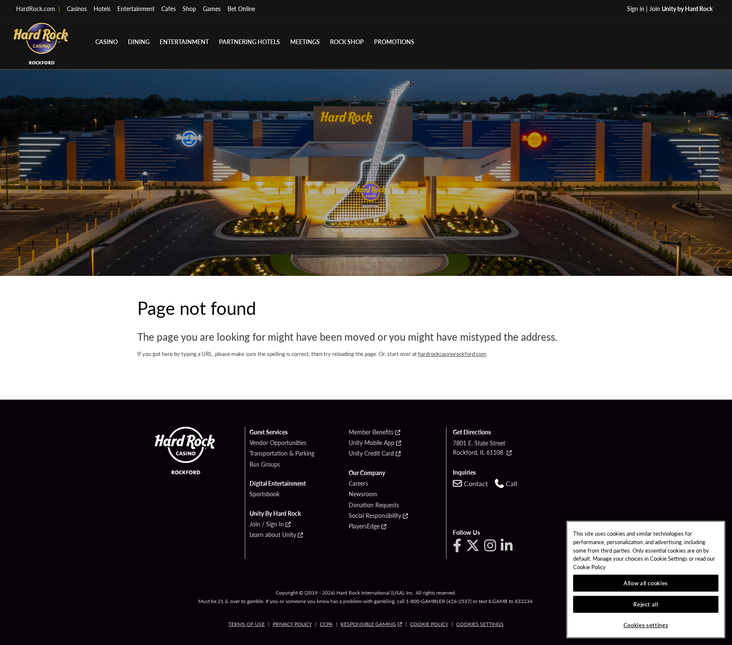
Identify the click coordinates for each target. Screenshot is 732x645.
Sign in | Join (670, 8)
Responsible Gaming (368, 624)
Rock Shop (347, 41)
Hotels (102, 8)
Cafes (168, 8)
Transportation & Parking (282, 453)
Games (212, 8)
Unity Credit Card (371, 453)
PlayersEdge (364, 526)
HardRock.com (38, 8)
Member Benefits (371, 432)
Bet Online (241, 8)
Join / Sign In (267, 524)
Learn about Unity (273, 535)
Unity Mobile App (371, 443)
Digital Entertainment (278, 483)
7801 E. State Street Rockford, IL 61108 (479, 447)
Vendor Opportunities (278, 443)
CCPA (326, 624)
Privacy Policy (292, 624)
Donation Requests (374, 505)
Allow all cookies (646, 583)
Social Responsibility (375, 516)
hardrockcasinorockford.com (452, 354)
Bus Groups (265, 464)
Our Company (367, 473)
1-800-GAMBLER (425, 601)
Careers (358, 483)
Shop (189, 8)
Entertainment (136, 8)
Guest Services (269, 432)
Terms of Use (246, 624)
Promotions (394, 41)
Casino (106, 41)
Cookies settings (480, 624)
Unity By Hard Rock (275, 513)
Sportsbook (265, 494)
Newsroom (363, 494)
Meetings (305, 41)
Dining (139, 41)
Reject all (645, 604)
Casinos (77, 8)
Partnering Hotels (249, 41)
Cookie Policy (429, 624)
